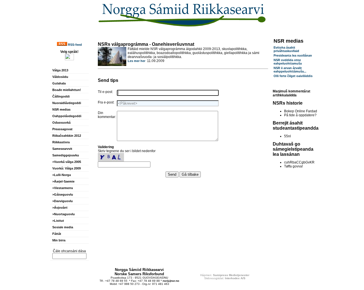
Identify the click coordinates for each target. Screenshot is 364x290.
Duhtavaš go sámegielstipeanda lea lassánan (293, 149)
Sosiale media (62, 227)
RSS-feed (74, 44)
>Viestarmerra (62, 188)
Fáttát (56, 233)
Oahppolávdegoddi (66, 116)
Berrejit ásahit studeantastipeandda (295, 125)
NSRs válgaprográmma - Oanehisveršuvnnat (146, 44)
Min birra (58, 240)
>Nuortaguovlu (63, 214)
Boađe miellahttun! (66, 90)
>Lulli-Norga (61, 175)
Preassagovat (62, 129)
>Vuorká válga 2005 (66, 161)
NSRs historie (288, 103)
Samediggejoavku (65, 155)
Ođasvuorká (61, 122)
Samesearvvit (62, 148)
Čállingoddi (61, 96)
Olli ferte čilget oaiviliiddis (293, 76)
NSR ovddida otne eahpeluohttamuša (288, 61)
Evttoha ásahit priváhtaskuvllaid (286, 49)
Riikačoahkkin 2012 (66, 135)
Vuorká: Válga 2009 (66, 168)
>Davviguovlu (62, 201)
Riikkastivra (61, 142)
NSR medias (61, 109)
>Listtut (58, 220)
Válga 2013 (60, 70)
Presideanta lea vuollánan (293, 55)
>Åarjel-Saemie (63, 181)
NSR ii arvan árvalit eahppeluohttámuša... (290, 69)
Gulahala (59, 83)
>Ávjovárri (59, 207)
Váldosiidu (60, 76)
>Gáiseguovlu (62, 194)
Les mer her (136, 61)
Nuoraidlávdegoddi (66, 103)
